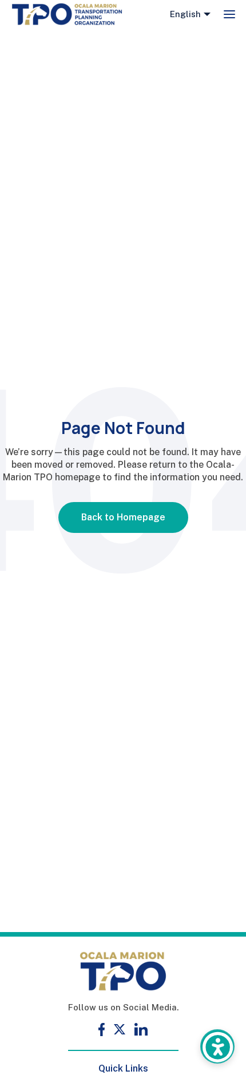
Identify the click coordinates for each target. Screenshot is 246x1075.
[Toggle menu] (229, 14)
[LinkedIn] (141, 1029)
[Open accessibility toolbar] (217, 1046)
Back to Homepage (123, 517)
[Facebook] (101, 1029)
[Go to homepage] (67, 14)
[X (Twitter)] (119, 1029)
